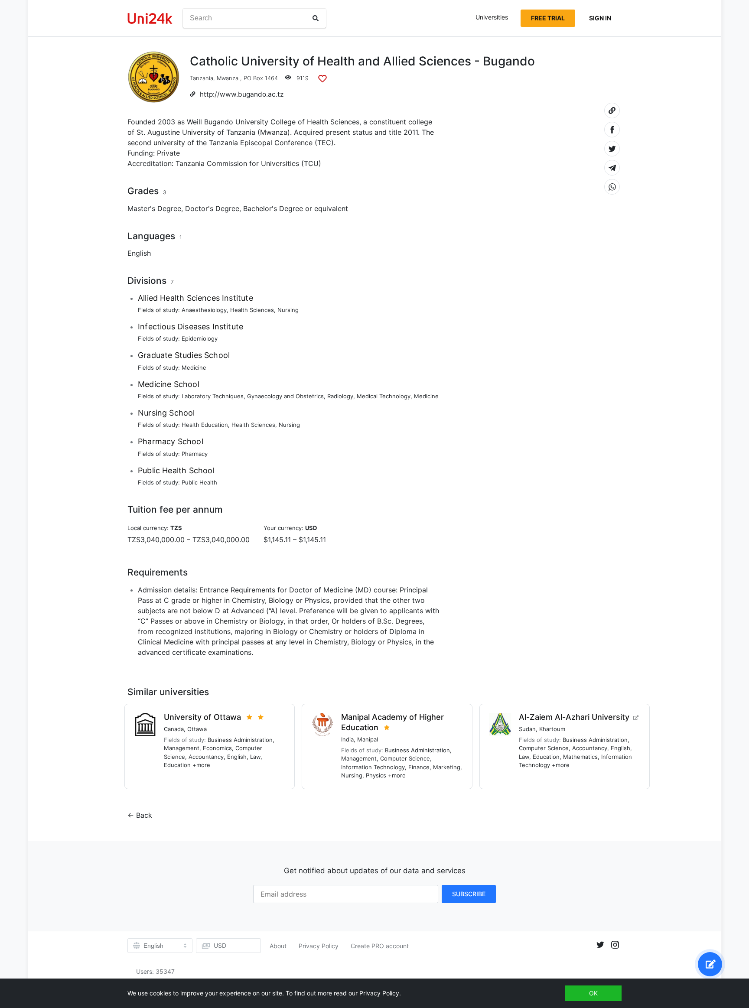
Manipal (367, 739)
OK (593, 993)
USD (220, 945)
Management (181, 748)
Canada (174, 728)
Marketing (446, 767)
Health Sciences (252, 309)
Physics (376, 775)
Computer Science (405, 758)
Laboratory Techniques (213, 396)
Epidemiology (200, 338)
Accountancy (206, 756)
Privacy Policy (319, 945)
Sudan (527, 728)
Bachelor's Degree (273, 208)
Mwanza (227, 78)
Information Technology (373, 767)
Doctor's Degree (212, 208)
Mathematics (580, 756)
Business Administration (240, 739)
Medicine (194, 367)
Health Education (205, 424)
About (278, 945)
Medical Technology (383, 396)
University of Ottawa (202, 717)
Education (177, 764)
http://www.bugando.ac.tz (241, 94)
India (347, 739)
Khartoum (552, 728)
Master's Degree (154, 208)
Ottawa (197, 728)
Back (144, 815)
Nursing (288, 309)
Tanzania (201, 78)
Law (255, 756)
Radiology (340, 396)
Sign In (600, 18)
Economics (217, 748)
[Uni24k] (150, 18)
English (139, 253)
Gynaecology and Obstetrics (285, 396)
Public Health (199, 482)
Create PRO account (380, 945)
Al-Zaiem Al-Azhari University (574, 717)
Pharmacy (195, 453)
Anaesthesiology (204, 309)
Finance (419, 767)
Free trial (548, 18)
